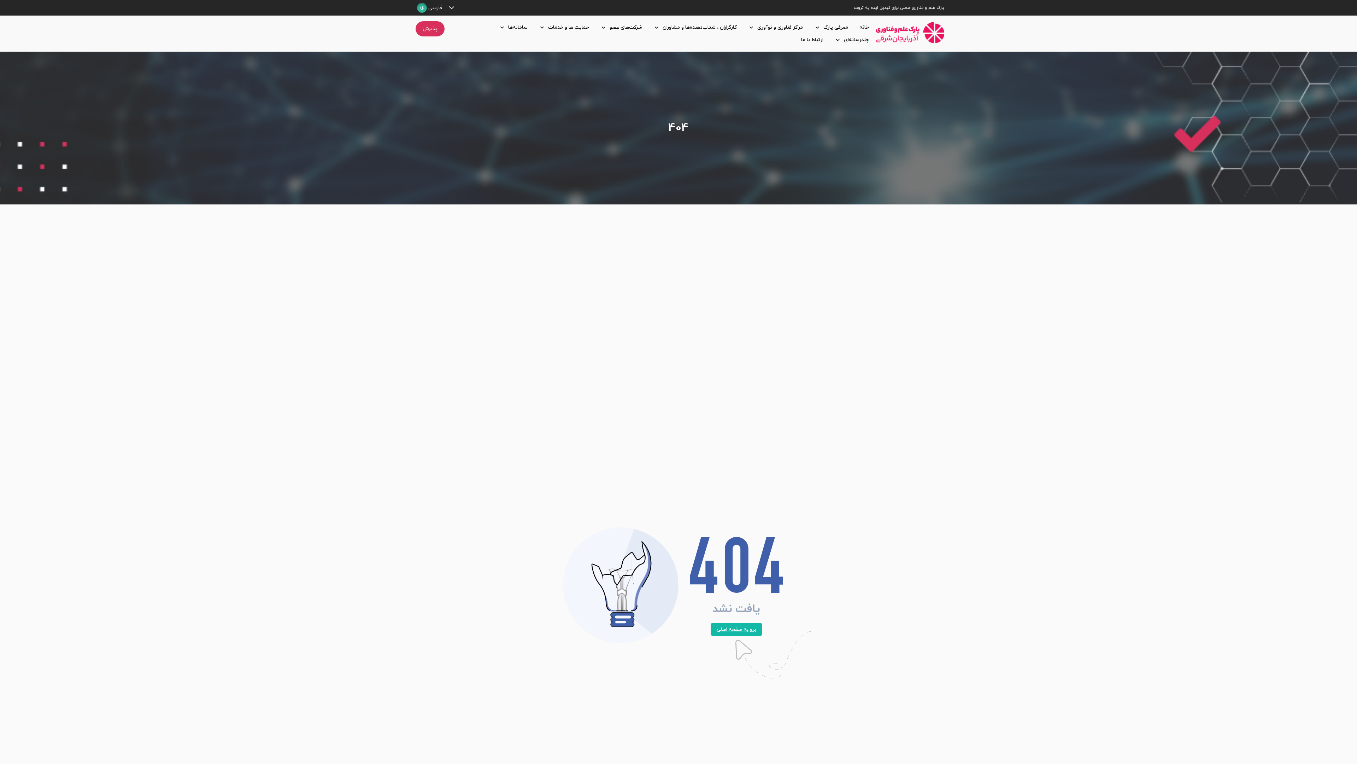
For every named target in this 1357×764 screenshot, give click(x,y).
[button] (451, 8)
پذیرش (430, 28)
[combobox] (430, 8)
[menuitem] (862, 27)
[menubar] (661, 33)
